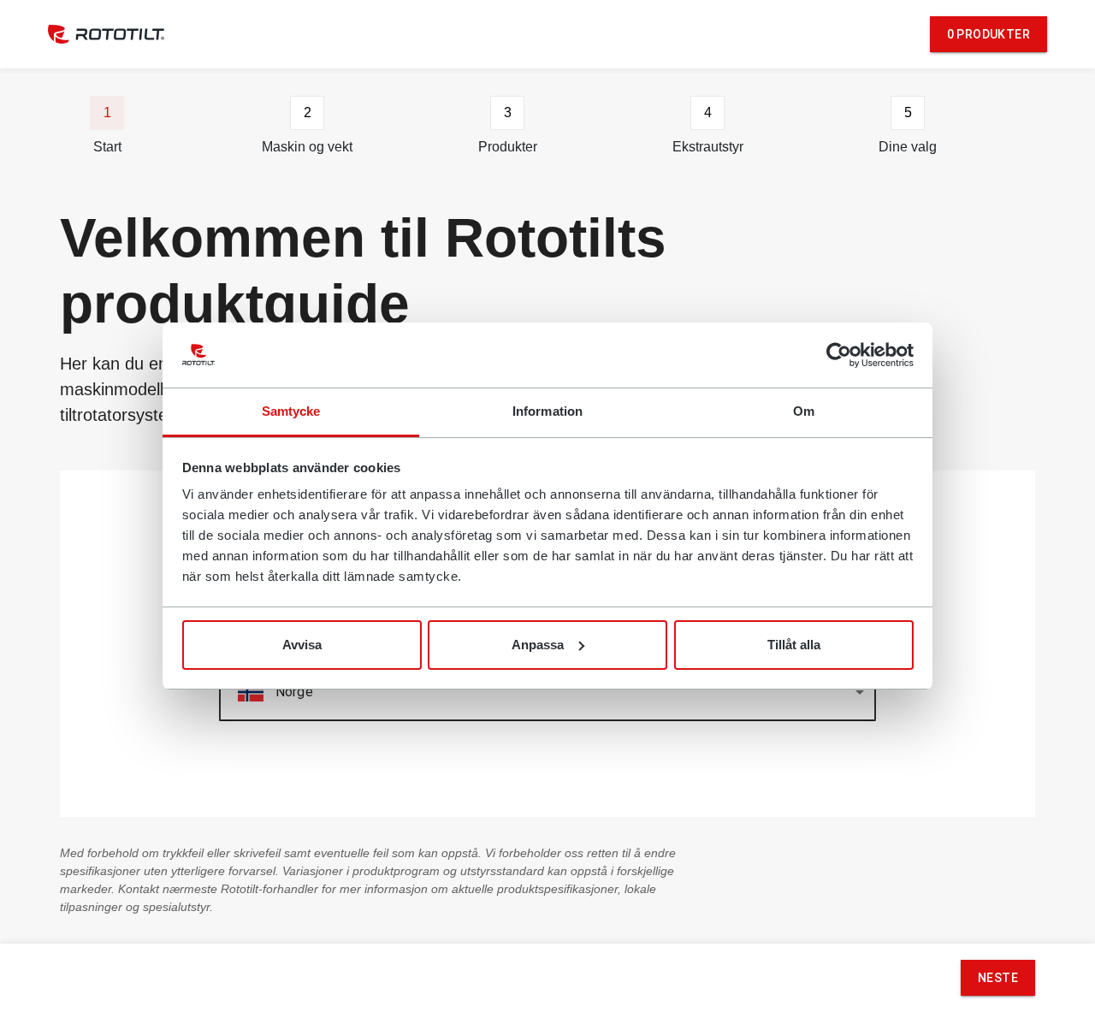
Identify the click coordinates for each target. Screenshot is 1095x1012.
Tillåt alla (793, 644)
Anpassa (538, 644)
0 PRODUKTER (988, 34)
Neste (998, 978)
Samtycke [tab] (291, 411)
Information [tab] (547, 411)
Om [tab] (803, 411)
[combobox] (547, 692)
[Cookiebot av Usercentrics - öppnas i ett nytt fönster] (839, 355)
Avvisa (302, 644)
